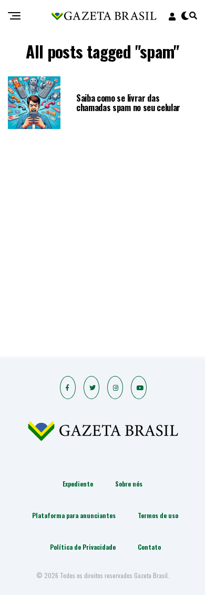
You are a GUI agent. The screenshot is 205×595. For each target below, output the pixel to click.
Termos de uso (158, 515)
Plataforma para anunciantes (74, 515)
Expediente (78, 483)
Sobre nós (128, 483)
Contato (149, 546)
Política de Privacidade (83, 546)
